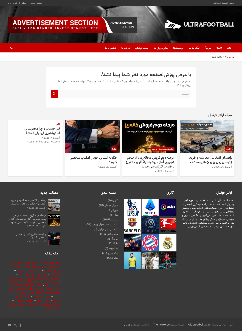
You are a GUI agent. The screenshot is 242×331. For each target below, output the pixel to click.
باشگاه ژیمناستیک (50, 304)
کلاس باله (33, 304)
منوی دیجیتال (16, 278)
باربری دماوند (43, 300)
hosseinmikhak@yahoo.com (43, 142)
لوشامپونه (113, 248)
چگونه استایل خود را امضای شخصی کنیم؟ (93, 160)
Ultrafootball (196, 325)
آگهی (228, 149)
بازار (116, 215)
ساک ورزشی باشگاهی (37, 278)
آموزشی (114, 210)
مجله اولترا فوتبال (220, 115)
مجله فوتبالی (141, 48)
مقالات (114, 258)
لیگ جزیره (194, 48)
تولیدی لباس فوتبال (34, 267)
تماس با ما (12, 3)
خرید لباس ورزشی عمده (28, 270)
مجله (24, 3)
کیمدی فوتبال (35, 293)
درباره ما (125, 48)
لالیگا (219, 48)
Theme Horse (161, 325)
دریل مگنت (31, 263)
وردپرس (128, 325)
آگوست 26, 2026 (223, 167)
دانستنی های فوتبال (108, 229)
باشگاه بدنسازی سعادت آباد (32, 274)
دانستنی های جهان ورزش (162, 149)
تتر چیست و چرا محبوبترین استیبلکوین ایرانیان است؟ (42, 131)
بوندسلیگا (178, 48)
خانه (229, 48)
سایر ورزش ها (161, 48)
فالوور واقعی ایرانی (24, 300)
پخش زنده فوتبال (42, 296)
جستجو (54, 94)
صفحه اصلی (36, 3)
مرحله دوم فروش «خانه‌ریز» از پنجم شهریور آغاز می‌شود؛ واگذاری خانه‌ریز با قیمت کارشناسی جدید (150, 162)
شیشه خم (55, 274)
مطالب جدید (49, 192)
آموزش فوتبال (111, 205)
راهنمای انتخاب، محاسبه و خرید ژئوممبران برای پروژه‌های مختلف (210, 160)
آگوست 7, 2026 (52, 138)
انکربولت (55, 278)
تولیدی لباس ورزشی (48, 282)
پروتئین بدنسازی (16, 304)
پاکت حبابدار (51, 308)
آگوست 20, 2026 (108, 167)
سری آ (208, 48)
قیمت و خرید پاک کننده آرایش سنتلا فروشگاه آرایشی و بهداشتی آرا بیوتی (35, 287)
